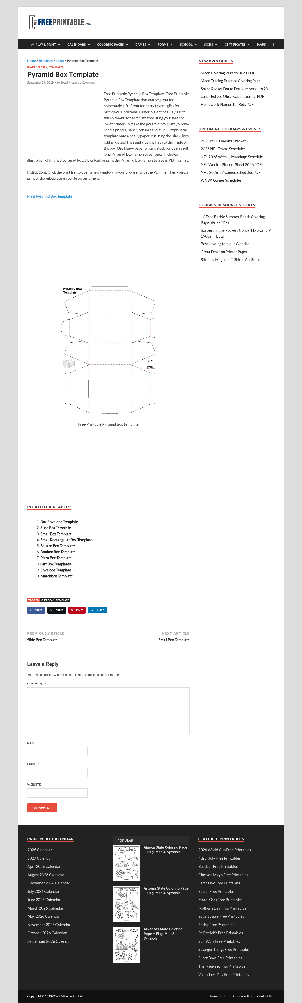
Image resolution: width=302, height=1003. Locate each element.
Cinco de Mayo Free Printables (223, 875)
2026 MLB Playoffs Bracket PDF (227, 141)
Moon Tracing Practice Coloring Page (231, 80)
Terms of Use (218, 996)
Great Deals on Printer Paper (224, 251)
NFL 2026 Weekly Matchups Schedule (232, 156)
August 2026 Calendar (45, 875)
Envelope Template (55, 570)
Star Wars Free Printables (219, 941)
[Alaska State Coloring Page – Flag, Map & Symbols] (126, 848)
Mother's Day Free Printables (222, 908)
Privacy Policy (242, 996)
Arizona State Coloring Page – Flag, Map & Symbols (166, 890)
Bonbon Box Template (58, 551)
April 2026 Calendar (44, 866)
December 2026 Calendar (48, 883)
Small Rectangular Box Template (66, 540)
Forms (163, 44)
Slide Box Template (55, 527)
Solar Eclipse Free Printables (221, 916)
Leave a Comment (83, 82)
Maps (261, 44)
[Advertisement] (64, 123)
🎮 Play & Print (43, 44)
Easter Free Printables (216, 891)
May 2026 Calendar (43, 916)
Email (33, 764)
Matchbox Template (56, 576)
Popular (125, 840)
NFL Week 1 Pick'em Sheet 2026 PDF (231, 164)
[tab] (125, 840)
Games (140, 44)
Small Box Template (56, 534)
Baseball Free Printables (218, 866)
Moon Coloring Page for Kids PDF (228, 73)
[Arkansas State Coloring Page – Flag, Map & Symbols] (126, 929)
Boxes (31, 67)
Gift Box (47, 600)
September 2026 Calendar (49, 941)
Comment (36, 684)
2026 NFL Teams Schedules (223, 148)
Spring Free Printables (216, 924)
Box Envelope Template (59, 521)
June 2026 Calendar (44, 899)
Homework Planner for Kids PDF (227, 104)
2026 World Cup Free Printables (224, 849)
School (186, 44)
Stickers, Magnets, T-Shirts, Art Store (230, 259)
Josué (64, 82)
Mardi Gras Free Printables (220, 899)
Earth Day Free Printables (219, 883)
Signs (208, 44)
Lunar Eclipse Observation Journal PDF (232, 96)
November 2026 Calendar (49, 924)
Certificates (235, 44)
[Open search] (272, 44)
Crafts (42, 67)
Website (34, 784)
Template (62, 600)
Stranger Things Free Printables (223, 949)
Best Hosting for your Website (225, 243)
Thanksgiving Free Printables (221, 966)
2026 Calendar (39, 849)
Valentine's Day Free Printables (223, 974)
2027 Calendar (39, 858)
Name (33, 743)
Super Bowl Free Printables (220, 958)
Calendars (76, 44)
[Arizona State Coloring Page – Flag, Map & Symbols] (126, 889)
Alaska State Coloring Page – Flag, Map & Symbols (165, 849)
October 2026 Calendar (47, 933)
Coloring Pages (110, 44)
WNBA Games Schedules (221, 180)
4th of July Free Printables (219, 858)
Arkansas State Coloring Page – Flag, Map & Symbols (163, 934)
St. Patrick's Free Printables (220, 933)
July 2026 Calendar (43, 891)
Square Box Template (57, 545)
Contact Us (264, 996)
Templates (56, 67)
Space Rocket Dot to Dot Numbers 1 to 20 (234, 88)
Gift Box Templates (55, 564)
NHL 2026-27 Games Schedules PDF (231, 172)
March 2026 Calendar (45, 908)
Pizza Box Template (56, 557)
